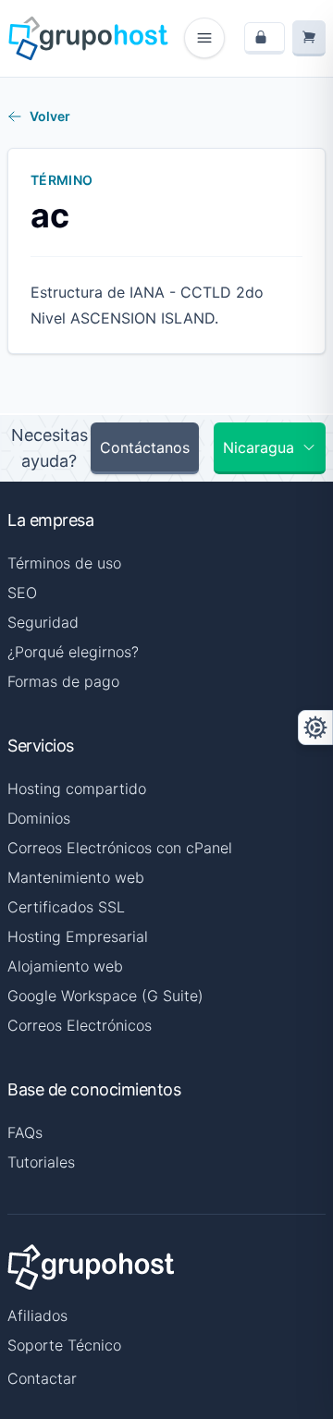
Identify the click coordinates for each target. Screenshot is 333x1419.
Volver (50, 116)
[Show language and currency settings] (315, 727)
